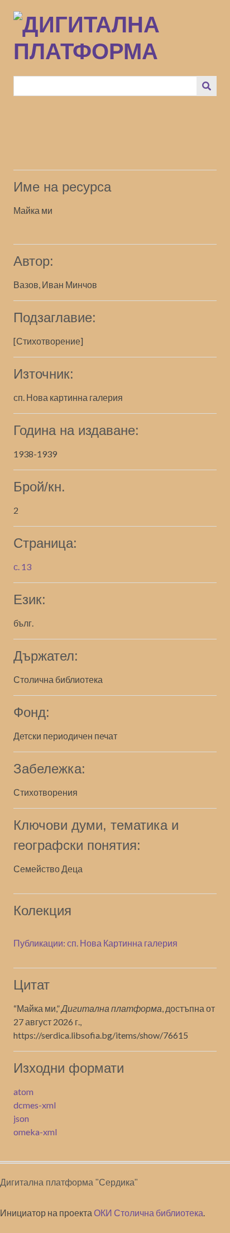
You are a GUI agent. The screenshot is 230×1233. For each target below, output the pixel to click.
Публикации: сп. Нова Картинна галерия (95, 943)
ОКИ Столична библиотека (148, 1212)
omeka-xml (35, 1131)
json (21, 1118)
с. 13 (22, 566)
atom (23, 1091)
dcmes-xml (34, 1105)
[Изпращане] (207, 86)
